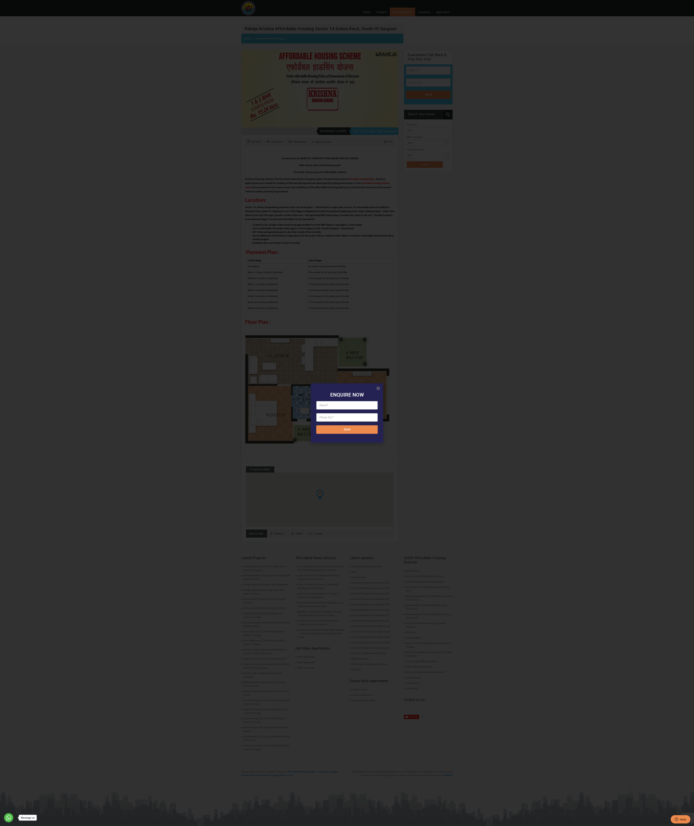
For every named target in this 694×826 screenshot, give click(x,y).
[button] (378, 388)
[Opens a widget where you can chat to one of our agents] (680, 819)
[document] (347, 413)
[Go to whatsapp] (8, 817)
